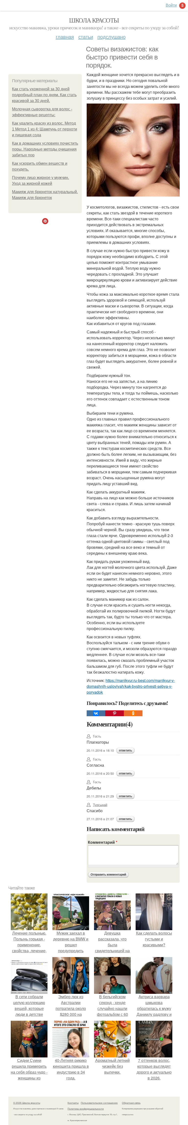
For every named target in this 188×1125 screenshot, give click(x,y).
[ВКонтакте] (96, 713)
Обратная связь (131, 1102)
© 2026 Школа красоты (26, 1102)
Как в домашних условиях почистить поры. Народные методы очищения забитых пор (45, 149)
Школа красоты (94, 20)
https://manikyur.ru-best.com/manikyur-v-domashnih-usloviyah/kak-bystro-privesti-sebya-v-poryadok (131, 686)
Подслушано (111, 36)
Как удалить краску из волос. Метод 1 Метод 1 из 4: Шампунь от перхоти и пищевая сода (44, 129)
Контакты (73, 1102)
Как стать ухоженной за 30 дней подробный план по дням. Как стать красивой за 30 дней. (44, 95)
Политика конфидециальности (86, 1108)
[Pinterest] (114, 713)
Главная (65, 36)
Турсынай (100, 804)
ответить (125, 750)
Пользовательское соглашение (99, 1102)
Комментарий (102, 842)
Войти (171, 5)
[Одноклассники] (133, 713)
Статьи (85, 36)
